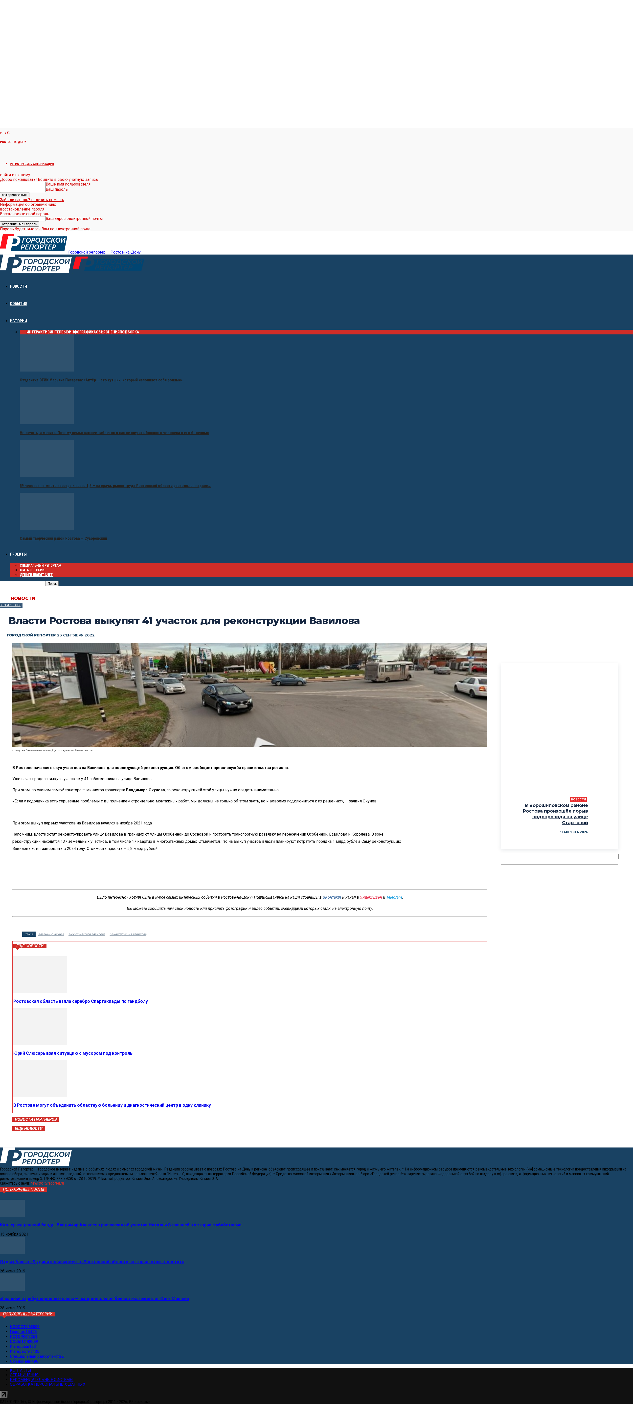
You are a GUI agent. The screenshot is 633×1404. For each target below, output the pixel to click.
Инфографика (82, 332)
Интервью (59, 332)
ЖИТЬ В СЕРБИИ (32, 570)
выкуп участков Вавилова (86, 934)
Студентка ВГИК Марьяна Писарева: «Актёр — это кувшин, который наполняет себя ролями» (101, 380)
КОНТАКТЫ (20, 1370)
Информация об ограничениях (28, 204)
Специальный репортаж (40, 565)
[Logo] (36, 271)
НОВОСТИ (18, 286)
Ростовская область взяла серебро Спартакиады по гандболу (80, 1001)
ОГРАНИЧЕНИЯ (24, 1375)
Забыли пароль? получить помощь (32, 199)
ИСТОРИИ (18, 321)
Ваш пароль (57, 189)
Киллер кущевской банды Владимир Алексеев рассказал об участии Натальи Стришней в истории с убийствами (121, 1224)
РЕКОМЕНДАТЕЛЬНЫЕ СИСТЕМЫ (41, 1379)
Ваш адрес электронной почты (74, 218)
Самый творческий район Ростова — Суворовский (63, 538)
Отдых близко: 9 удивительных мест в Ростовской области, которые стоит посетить (92, 1261)
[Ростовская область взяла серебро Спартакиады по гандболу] (40, 992)
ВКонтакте (332, 897)
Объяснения (108, 332)
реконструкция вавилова (128, 934)
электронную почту (355, 908)
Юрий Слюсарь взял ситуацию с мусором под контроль (73, 1053)
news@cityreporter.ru (47, 1183)
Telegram (394, 897)
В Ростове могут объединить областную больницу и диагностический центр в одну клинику (112, 1105)
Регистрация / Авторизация (32, 164)
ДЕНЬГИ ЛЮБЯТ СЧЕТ (36, 575)
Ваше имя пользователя (68, 184)
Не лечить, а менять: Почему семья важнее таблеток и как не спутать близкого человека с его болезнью (114, 432)
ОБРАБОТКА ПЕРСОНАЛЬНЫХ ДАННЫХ (47, 1384)
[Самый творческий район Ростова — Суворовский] (47, 528)
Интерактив (38, 332)
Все (23, 332)
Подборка (129, 332)
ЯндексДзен (371, 897)
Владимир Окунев (51, 934)
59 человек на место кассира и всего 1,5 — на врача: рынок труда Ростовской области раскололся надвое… (115, 485)
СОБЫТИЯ (18, 303)
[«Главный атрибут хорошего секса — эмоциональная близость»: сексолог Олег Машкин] (12, 1289)
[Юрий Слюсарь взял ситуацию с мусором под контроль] (40, 1044)
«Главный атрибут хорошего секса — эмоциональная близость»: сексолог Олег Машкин (94, 1298)
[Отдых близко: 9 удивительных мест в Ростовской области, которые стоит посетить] (12, 1252)
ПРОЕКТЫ (18, 554)
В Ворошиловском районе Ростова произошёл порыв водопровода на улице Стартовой (555, 814)
